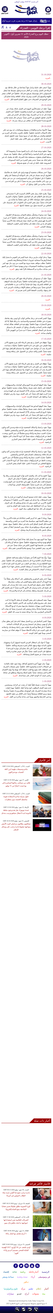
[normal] (6, 27)
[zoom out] (10, 27)
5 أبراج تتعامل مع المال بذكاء (16, 1234)
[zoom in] (2, 27)
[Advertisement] (26, 730)
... (48, 78)
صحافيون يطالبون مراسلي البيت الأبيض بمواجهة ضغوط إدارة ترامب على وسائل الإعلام (16, 827)
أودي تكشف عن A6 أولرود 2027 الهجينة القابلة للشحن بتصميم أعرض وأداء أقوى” (16, 1250)
